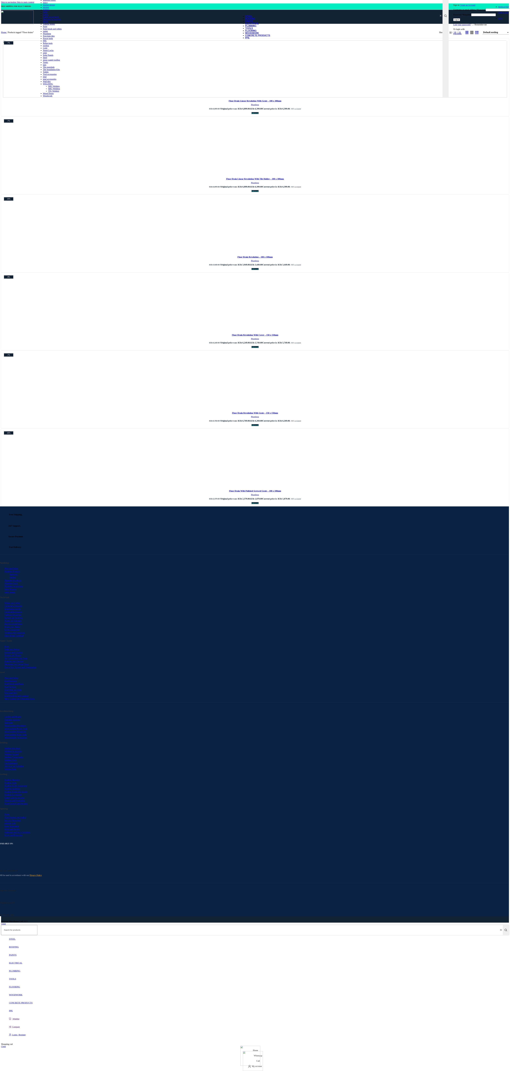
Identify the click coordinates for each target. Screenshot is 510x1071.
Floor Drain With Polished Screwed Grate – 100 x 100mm (255, 491)
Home (4, 32)
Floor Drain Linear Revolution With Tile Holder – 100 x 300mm (255, 179)
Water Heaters (10, 589)
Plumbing (47, 34)
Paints (6, 814)
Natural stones (49, 24)
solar (45, 53)
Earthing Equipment (12, 615)
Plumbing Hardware (12, 580)
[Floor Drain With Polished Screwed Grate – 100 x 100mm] (255, 459)
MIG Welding (54, 89)
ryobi (45, 48)
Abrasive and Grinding (14, 766)
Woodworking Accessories (15, 737)
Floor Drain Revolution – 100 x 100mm (255, 257)
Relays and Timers (12, 627)
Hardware (8, 723)
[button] (255, 113)
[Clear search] (441, 15)
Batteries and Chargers (13, 661)
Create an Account (467, 5)
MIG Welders (54, 86)
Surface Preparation (12, 820)
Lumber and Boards (12, 717)
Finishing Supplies (12, 720)
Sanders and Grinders (13, 652)
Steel (45, 57)
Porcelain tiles (49, 36)
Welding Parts (10, 769)
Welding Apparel (11, 754)
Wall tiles (47, 81)
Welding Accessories (13, 751)
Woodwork (47, 96)
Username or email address (469, 10)
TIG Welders (53, 91)
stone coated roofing (51, 60)
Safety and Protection (13, 835)
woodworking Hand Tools (15, 735)
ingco (45, 2)
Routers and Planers (12, 655)
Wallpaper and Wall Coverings (17, 832)
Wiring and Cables (12, 603)
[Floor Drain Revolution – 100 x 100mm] (255, 225)
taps (44, 65)
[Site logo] (17, 24)
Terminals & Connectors (14, 633)
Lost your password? (462, 25)
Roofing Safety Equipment (15, 786)
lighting (46, 10)
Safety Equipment (11, 630)
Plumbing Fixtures (12, 571)
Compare (16, 1027)
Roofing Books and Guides (15, 792)
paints (45, 31)
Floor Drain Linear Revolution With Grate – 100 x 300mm (255, 101)
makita (45, 14)
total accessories (49, 79)
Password (462, 15)
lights (45, 12)
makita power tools (51, 17)
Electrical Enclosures (13, 612)
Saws (6, 646)
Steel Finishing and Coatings (16, 696)
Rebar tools (47, 43)
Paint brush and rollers (52, 29)
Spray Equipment (11, 826)
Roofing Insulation (12, 789)
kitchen (46, 7)
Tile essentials (48, 67)
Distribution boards (12, 609)
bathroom (14, 574)
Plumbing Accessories (13, 586)
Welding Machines (12, 748)
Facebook (457, 34)
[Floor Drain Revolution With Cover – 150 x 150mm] (255, 303)
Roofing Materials (12, 780)
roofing (46, 46)
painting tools (10, 823)
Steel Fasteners (10, 681)
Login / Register (19, 1035)
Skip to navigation (9, 2)
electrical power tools (13, 624)
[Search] (506, 930)
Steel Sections (10, 687)
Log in (456, 20)
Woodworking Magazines (15, 732)
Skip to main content (25, 2)
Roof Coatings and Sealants (16, 804)
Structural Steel (10, 693)
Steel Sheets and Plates (14, 684)
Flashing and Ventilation (14, 801)
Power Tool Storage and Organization (20, 667)
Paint (45, 26)
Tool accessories (50, 74)
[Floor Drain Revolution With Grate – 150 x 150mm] (255, 381)
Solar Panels (48, 55)
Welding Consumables (13, 757)
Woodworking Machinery (15, 726)
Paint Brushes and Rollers (15, 817)
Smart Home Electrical (13, 636)
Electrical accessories (13, 606)
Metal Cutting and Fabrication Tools (19, 699)
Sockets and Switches (13, 618)
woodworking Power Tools (15, 729)
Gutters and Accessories (14, 798)
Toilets (45, 72)
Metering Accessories (52, 19)
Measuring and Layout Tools (16, 664)
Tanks (45, 62)
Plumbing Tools (11, 583)
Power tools (48, 38)
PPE (45, 41)
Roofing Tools (10, 783)
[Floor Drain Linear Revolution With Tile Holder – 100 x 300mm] (255, 147)
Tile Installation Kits (51, 69)
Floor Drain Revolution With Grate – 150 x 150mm (255, 413)
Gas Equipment (10, 763)
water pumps (9, 592)
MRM (45, 22)
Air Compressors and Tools (15, 658)
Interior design (49, 5)
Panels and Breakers (12, 621)
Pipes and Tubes (11, 568)
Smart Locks (48, 50)
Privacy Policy (36, 875)
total (44, 77)
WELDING (48, 84)
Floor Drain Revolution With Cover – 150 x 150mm (255, 335)
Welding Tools (10, 760)
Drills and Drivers (11, 649)
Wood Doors (48, 93)
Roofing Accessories (13, 795)
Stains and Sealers (12, 829)
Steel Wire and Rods (13, 690)
